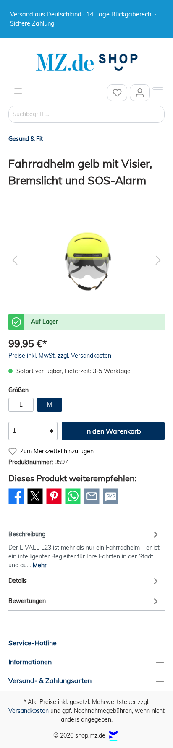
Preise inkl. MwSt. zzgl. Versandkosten (59, 355)
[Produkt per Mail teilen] (91, 503)
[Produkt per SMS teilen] (110, 503)
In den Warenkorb (113, 431)
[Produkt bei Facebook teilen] (16, 503)
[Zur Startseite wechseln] (86, 62)
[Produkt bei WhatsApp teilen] (72, 503)
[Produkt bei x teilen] (35, 503)
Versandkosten (28, 710)
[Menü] (18, 91)
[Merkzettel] (117, 93)
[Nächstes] (158, 260)
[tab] (84, 548)
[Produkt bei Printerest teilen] (54, 503)
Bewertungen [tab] (27, 601)
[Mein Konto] (139, 93)
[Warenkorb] (158, 88)
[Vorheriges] (14, 260)
